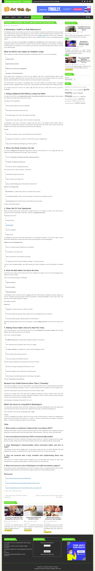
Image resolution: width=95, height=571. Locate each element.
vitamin (77, 103)
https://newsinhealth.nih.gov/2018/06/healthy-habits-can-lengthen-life (23, 488)
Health (67, 38)
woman (83, 103)
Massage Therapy (76, 96)
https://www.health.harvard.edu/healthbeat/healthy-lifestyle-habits (23, 483)
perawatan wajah (68, 101)
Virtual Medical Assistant (69, 103)
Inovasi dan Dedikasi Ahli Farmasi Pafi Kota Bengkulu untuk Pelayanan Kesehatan (54, 1)
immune (80, 93)
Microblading (67, 99)
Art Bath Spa (50, 554)
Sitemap (56, 567)
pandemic (82, 99)
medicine (83, 96)
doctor (70, 89)
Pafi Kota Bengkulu (74, 99)
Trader (83, 101)
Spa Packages (78, 101)
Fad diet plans (75, 89)
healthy (16, 490)
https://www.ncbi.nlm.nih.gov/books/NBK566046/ (18, 478)
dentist (67, 90)
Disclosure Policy (48, 567)
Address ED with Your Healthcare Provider (73, 87)
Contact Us (40, 567)
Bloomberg (84, 87)
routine (74, 101)
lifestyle (19, 490)
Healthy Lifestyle (8, 490)
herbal (75, 93)
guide (86, 89)
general (81, 90)
